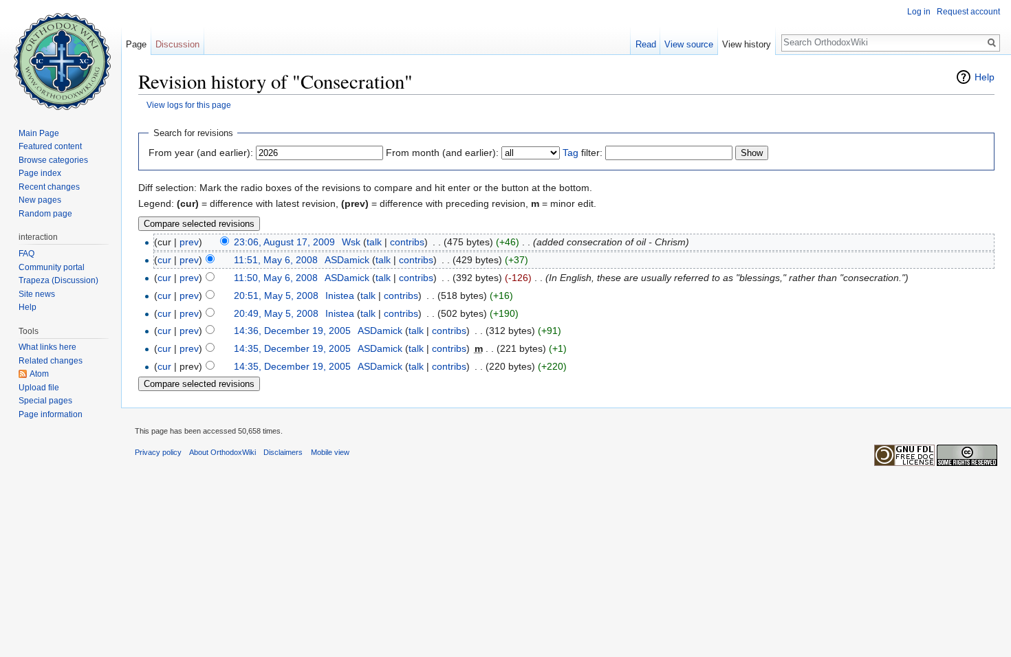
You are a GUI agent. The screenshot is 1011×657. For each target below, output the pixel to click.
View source (688, 44)
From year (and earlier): (201, 152)
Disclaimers (283, 452)
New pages (40, 200)
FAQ (26, 253)
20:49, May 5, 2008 (276, 313)
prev (189, 241)
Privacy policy (158, 452)
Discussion (177, 44)
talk (374, 241)
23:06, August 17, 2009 (284, 241)
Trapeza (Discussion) (58, 280)
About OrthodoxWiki (222, 452)
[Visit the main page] (61, 55)
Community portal (52, 267)
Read (645, 44)
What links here (47, 347)
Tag (570, 152)
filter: (582, 152)
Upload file (39, 387)
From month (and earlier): (442, 152)
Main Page (39, 133)
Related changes (51, 361)
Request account (968, 11)
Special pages (45, 400)
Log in (919, 11)
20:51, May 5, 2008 (276, 295)
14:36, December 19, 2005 (292, 330)
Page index (40, 173)
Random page (45, 214)
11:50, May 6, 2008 (276, 277)
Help (984, 76)
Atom (39, 374)
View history (746, 44)
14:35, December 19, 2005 (292, 348)
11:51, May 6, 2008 (276, 259)
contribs (407, 241)
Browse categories (53, 160)
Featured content (50, 146)
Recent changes (49, 187)
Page (136, 44)
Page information (51, 414)
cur (164, 259)
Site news (37, 294)
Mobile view (330, 452)
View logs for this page (188, 104)
